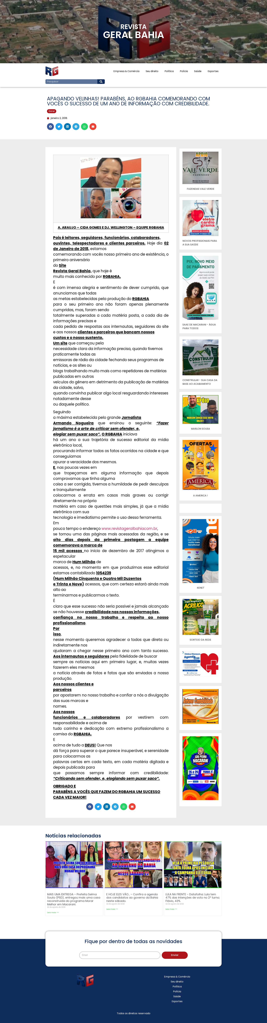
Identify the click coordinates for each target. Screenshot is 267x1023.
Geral (52, 111)
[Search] (101, 81)
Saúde (197, 71)
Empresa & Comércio (126, 71)
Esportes (213, 71)
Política (169, 71)
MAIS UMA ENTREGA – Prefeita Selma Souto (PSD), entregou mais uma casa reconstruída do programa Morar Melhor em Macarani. (73, 899)
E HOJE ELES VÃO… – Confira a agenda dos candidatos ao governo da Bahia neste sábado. (132, 897)
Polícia (184, 71)
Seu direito (152, 71)
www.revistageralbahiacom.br (129, 528)
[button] (50, 126)
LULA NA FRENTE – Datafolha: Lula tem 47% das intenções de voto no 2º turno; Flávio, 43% (192, 897)
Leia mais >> (53, 912)
